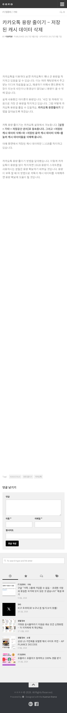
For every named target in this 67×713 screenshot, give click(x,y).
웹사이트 (9, 530)
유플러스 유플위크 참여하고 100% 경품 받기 (39, 658)
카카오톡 (38, 476)
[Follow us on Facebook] (36, 704)
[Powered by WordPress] (23, 697)
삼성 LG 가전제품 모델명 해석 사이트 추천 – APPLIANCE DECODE (41, 643)
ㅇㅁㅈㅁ (7, 4)
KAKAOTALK (15, 476)
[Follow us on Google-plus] (30, 704)
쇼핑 (28, 637)
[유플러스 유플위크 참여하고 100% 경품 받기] (8, 659)
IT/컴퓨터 (6, 11)
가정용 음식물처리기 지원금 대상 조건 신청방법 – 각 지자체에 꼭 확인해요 (40, 626)
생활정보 (21, 620)
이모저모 (9, 36)
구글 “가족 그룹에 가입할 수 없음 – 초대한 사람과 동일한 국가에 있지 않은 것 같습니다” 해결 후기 (41, 591)
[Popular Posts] (26, 576)
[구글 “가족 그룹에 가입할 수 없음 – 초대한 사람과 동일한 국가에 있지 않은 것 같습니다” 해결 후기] (8, 589)
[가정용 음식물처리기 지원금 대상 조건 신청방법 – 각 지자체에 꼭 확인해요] (8, 625)
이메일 (38, 518)
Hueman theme (50, 696)
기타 (15, 11)
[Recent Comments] (41, 576)
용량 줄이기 (27, 476)
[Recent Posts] (10, 576)
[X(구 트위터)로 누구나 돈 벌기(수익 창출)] (8, 609)
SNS (19, 604)
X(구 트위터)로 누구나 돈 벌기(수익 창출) (37, 608)
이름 (8, 518)
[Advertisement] (33, 56)
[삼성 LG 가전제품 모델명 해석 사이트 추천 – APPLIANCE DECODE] (8, 642)
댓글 (8, 496)
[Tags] (57, 576)
